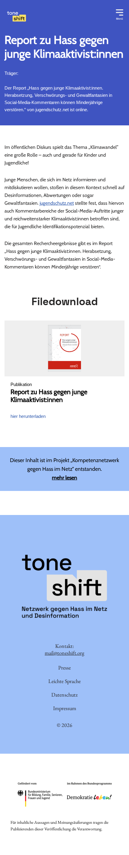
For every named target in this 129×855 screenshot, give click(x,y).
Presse (64, 667)
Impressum (64, 708)
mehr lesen (64, 477)
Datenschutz (64, 694)
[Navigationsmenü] (119, 13)
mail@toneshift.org (64, 653)
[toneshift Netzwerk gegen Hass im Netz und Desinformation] (42, 16)
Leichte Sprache (64, 681)
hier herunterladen (28, 416)
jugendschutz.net (57, 203)
